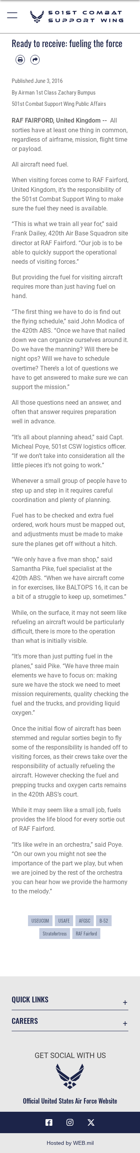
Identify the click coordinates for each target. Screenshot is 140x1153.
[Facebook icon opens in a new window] (49, 1122)
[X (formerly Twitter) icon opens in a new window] (91, 1122)
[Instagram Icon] (70, 1122)
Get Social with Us (70, 1055)
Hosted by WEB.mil (70, 1143)
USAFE (64, 920)
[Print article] (20, 59)
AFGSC (84, 920)
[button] (12, 16)
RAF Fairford (86, 933)
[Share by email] (35, 59)
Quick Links (30, 999)
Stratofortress (54, 933)
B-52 (104, 920)
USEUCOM (40, 920)
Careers (25, 1020)
